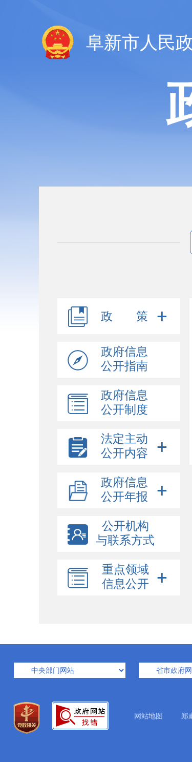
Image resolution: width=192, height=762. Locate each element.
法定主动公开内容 (124, 446)
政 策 (124, 316)
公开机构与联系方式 (125, 533)
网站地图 (148, 716)
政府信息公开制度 (124, 402)
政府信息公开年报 (124, 489)
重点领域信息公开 (125, 576)
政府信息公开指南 (124, 359)
